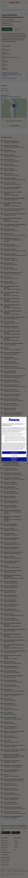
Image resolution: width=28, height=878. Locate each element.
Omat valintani (14, 455)
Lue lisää (21, 448)
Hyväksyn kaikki (14, 452)
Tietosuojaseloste (14, 458)
